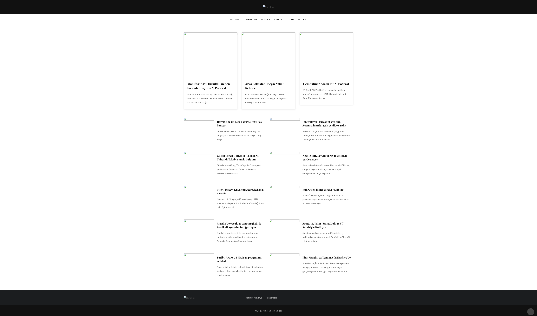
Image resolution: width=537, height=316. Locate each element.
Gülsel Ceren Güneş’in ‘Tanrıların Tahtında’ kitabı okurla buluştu (238, 157)
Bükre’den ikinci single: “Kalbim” (323, 189)
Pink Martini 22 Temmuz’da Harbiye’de (326, 257)
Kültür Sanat (250, 19)
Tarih (291, 19)
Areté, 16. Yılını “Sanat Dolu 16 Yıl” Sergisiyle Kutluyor (323, 225)
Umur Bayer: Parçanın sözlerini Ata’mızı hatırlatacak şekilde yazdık (324, 123)
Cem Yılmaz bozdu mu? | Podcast (326, 84)
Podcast (265, 19)
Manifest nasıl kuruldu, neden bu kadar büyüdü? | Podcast (208, 86)
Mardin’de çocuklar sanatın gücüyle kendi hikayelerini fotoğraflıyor (239, 225)
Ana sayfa (234, 19)
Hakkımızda (271, 297)
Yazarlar (302, 19)
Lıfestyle (279, 19)
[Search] (352, 7)
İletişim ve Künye (254, 297)
